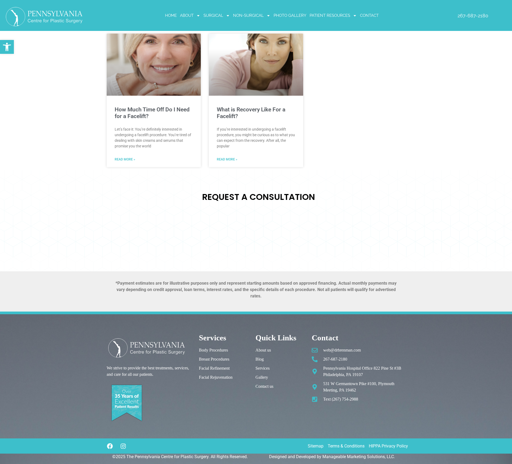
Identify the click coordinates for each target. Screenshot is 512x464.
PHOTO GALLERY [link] (290, 15)
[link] (7, 47)
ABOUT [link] (187, 15)
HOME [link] (171, 15)
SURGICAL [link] (213, 15)
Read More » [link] (125, 159)
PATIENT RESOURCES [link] (330, 15)
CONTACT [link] (369, 15)
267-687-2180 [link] (473, 15)
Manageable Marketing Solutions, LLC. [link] (358, 456)
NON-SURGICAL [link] (248, 15)
